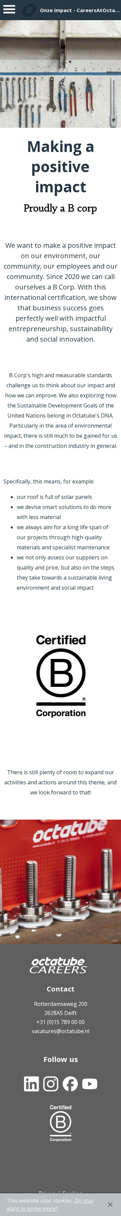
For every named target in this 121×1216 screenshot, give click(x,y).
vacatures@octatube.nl (60, 1031)
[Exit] (110, 1205)
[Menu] (9, 11)
